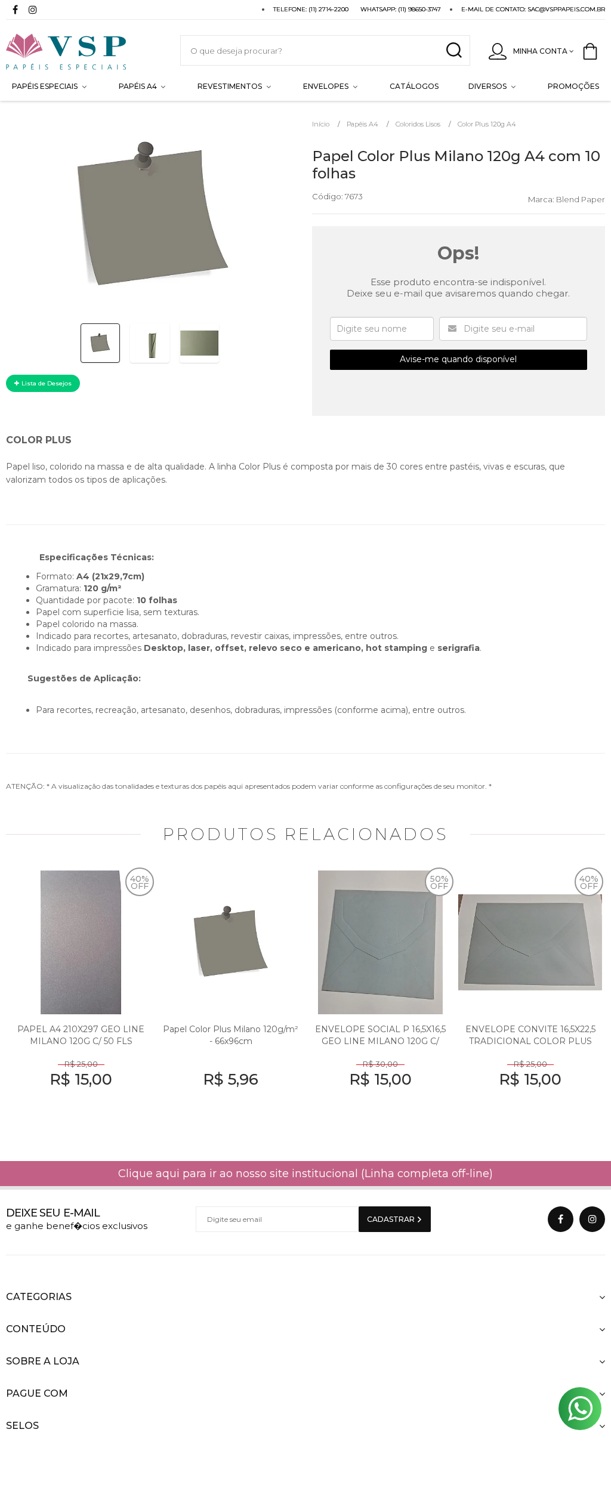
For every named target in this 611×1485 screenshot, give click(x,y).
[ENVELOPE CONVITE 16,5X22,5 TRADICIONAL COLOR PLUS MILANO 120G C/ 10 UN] (530, 1000)
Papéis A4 (362, 124)
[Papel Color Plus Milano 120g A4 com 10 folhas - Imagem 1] (100, 343)
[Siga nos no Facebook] (15, 11)
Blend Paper (580, 199)
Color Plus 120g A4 (487, 124)
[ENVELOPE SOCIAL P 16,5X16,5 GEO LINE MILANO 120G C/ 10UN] (380, 1000)
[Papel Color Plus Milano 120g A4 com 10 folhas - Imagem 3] (199, 343)
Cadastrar (391, 1219)
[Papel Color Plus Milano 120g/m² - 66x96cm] (231, 1000)
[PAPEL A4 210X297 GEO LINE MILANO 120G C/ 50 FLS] (81, 1000)
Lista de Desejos (46, 383)
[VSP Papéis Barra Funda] (81, 50)
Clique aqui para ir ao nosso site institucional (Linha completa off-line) (305, 1173)
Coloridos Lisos (418, 124)
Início (320, 124)
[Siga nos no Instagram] (33, 11)
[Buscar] (453, 50)
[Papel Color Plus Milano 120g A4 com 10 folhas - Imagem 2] (149, 343)
